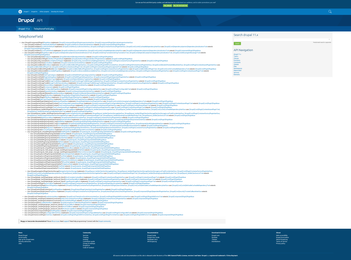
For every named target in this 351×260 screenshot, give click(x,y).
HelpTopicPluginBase (47, 99)
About (278, 232)
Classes (236, 58)
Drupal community (104, 221)
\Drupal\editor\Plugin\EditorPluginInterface (75, 95)
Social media (22, 237)
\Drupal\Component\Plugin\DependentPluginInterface (111, 77)
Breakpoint (47, 57)
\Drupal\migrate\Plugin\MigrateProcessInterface (79, 130)
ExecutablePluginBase (55, 71)
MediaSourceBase (47, 117)
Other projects (44, 11)
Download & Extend (219, 232)
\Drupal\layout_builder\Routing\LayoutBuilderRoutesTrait (46, 111)
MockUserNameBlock (72, 179)
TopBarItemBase (46, 202)
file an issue (55, 221)
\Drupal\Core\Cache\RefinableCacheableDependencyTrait (191, 185)
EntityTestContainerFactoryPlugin (72, 198)
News (20, 232)
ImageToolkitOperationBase (58, 83)
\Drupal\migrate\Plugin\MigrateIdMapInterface (88, 121)
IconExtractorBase (52, 196)
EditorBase (49, 95)
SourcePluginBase (63, 125)
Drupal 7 (26, 11)
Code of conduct (88, 247)
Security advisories (24, 241)
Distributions (216, 241)
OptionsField (65, 158)
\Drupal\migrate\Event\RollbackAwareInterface (125, 125)
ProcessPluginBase (48, 130)
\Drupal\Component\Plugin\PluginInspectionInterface (76, 42)
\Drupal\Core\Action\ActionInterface (73, 63)
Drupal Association (282, 237)
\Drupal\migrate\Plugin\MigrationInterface (76, 127)
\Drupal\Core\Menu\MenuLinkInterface (75, 85)
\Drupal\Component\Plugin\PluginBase (112, 44)
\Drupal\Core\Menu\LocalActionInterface (76, 46)
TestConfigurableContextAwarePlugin (71, 103)
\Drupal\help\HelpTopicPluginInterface (74, 99)
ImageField (63, 144)
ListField (64, 156)
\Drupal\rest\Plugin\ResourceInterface (110, 183)
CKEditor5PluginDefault (56, 59)
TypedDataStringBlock (72, 181)
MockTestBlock (67, 206)
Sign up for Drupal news (26, 239)
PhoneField (66, 162)
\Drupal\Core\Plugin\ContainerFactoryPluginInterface (108, 46)
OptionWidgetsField (67, 154)
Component (48, 87)
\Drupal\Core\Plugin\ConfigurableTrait (118, 89)
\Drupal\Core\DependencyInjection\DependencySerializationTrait (185, 46)
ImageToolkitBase (55, 81)
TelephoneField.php (44, 29)
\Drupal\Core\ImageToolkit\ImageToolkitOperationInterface (96, 83)
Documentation (152, 232)
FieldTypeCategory (50, 75)
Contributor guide (89, 241)
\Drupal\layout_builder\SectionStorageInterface (99, 109)
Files (235, 66)
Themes (214, 239)
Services (236, 72)
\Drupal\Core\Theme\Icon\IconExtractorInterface (82, 196)
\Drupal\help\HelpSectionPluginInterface (89, 101)
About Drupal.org (282, 239)
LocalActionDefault (47, 46)
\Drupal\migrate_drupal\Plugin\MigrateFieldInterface (97, 132)
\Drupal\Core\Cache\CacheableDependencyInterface (143, 46)
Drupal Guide (151, 235)
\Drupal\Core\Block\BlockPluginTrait (39, 67)
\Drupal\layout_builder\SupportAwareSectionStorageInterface (47, 115)
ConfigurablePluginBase (52, 89)
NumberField (63, 138)
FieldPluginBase (66, 132)
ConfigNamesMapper (56, 61)
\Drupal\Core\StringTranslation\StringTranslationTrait (111, 52)
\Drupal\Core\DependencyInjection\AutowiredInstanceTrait (72, 52)
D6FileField (80, 150)
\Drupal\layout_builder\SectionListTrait (155, 115)
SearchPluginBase (52, 185)
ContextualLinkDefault (48, 44)
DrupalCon (86, 245)
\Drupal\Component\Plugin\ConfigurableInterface (85, 89)
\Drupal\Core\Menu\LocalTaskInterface (74, 50)
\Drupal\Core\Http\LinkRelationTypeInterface (78, 79)
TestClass (49, 215)
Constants (237, 62)
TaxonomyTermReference (69, 160)
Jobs (20, 243)
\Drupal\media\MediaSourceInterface (73, 117)
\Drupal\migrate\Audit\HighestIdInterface (149, 123)
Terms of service (281, 241)
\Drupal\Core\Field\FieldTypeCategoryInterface (80, 75)
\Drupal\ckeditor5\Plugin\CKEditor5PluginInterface (88, 59)
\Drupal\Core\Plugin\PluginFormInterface (106, 215)
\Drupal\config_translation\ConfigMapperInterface (88, 61)
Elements (237, 74)
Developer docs (152, 239)
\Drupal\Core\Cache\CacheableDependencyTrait (173, 69)
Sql (59, 123)
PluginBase (47, 42)
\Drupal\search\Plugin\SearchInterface (114, 185)
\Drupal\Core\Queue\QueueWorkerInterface (80, 91)
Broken (55, 69)
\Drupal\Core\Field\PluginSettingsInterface (79, 77)
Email (58, 140)
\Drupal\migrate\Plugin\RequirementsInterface (130, 119)
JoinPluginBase (57, 189)
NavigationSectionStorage (68, 171)
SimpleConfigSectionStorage (74, 113)
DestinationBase (66, 119)
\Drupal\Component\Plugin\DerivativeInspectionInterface (114, 42)
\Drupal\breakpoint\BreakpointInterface (73, 57)
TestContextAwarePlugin (67, 105)
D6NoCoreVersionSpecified (86, 152)
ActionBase (49, 63)
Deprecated (237, 70)
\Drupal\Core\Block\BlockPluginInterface (73, 65)
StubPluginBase (56, 211)
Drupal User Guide (153, 237)
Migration (50, 127)
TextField (61, 166)
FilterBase (48, 97)
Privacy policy (280, 243)
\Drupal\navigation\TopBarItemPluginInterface (76, 202)
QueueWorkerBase (51, 91)
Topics (236, 56)
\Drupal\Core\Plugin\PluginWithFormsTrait (148, 196)
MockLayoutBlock (68, 204)
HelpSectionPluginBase (60, 101)
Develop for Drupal (57, 11)
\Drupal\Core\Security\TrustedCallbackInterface (186, 191)
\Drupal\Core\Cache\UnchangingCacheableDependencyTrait (126, 101)
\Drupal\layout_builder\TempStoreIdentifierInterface (133, 109)
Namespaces (238, 68)
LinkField (61, 146)
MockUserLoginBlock (69, 209)
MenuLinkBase (49, 85)
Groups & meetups (89, 243)
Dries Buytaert (232, 255)
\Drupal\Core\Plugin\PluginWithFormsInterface (102, 65)
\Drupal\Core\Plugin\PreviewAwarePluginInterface (135, 65)
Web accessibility (281, 235)
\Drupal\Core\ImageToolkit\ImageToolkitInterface (86, 81)
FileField (60, 142)
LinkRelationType (49, 79)
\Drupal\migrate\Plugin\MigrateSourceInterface (93, 125)
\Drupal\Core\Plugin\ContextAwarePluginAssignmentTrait (102, 67)
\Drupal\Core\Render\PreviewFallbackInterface (167, 65)
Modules (214, 237)
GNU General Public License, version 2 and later (184, 255)
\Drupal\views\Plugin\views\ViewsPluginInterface (117, 191)
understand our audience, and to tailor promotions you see (195, 2)
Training (85, 237)
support (66, 221)
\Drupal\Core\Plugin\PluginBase (102, 57)
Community (87, 232)
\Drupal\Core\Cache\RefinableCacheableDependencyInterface (148, 185)
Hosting (85, 239)
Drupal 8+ (34, 11)
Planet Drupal (22, 235)
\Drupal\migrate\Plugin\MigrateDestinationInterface (97, 119)
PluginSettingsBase (50, 77)
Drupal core (215, 235)
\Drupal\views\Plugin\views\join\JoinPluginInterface (88, 189)
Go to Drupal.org (20, 11)
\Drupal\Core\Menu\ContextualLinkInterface (79, 44)
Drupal (204, 255)
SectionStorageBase (68, 109)
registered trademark (217, 255)
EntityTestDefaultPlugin (68, 200)
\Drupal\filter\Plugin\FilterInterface (71, 97)
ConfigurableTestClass (53, 213)
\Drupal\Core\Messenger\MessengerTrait (186, 52)
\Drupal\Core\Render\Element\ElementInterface (88, 93)
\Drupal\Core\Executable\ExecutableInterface (85, 71)
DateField (63, 134)
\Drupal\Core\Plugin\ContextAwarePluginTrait (67, 67)
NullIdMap (61, 121)
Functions (237, 60)
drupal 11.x (24, 29)
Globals (236, 64)
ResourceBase (48, 183)
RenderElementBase (57, 93)
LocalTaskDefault (47, 50)
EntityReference (64, 136)
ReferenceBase (68, 148)
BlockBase (47, 65)
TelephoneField (67, 164)
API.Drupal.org (152, 241)
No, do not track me (180, 5)
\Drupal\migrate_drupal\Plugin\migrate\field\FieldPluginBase (92, 134)
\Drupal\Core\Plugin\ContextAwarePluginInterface (200, 65)
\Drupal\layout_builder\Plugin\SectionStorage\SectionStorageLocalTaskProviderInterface (154, 113)
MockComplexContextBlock (74, 177)
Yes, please (167, 5)
